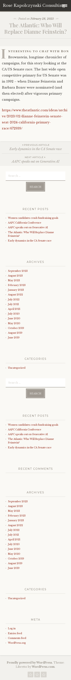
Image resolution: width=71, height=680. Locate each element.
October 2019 (16, 328)
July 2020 (14, 313)
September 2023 (18, 271)
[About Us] (37, 675)
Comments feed (17, 638)
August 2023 (15, 275)
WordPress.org (17, 642)
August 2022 (15, 294)
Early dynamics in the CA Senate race (35, 147)
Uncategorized (16, 367)
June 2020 (14, 318)
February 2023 (17, 285)
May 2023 (14, 280)
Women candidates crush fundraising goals (33, 218)
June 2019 (14, 337)
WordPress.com (43, 666)
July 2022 (14, 299)
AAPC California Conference (24, 222)
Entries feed (15, 633)
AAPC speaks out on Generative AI (35, 159)
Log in (12, 628)
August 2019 (15, 332)
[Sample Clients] (44, 675)
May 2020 (14, 323)
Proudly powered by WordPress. (30, 662)
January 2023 (16, 289)
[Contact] (30, 675)
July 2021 (13, 304)
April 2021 (14, 309)
